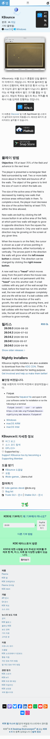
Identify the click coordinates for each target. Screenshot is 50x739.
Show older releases (12, 350)
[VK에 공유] (22, 711)
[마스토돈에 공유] (10, 705)
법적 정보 (36, 732)
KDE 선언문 (6, 688)
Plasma (5, 574)
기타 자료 (5, 633)
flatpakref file (25, 397)
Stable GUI (30, 495)
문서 (20, 495)
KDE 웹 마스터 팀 (10, 723)
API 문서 (5, 598)
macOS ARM (13, 423)
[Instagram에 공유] (28, 711)
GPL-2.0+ (10, 448)
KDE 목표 (5, 605)
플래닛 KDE (6, 626)
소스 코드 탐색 (13, 444)
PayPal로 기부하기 (42, 525)
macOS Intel (12, 427)
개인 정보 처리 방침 (10, 661)
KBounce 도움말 (14, 469)
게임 (13, 22)
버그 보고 (10, 441)
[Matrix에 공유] (4, 705)
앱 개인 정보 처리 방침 (11, 664)
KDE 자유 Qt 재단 (9, 681)
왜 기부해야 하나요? (34, 516)
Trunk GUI (10, 495)
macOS (8, 29)
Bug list (9, 491)
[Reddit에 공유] (30, 705)
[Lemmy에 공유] (35, 705)
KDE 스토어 (6, 674)
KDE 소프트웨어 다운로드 (12, 653)
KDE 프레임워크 (8, 581)
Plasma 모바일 (8, 585)
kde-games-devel (14, 488)
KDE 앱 (5, 578)
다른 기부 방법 (25, 534)
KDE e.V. (5, 677)
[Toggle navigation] (28, 3)
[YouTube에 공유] (40, 705)
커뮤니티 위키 (7, 646)
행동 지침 (5, 657)
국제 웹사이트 (7, 692)
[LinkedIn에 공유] (25, 705)
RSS (43, 324)
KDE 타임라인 (7, 685)
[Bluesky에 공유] (15, 705)
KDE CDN (30, 366)
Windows (21, 29)
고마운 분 (5, 637)
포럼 (7, 473)
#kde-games (12, 476)
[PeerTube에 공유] (45, 705)
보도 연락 (5, 629)
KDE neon (6, 589)
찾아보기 (25, 559)
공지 (3, 618)
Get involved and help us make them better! (24, 373)
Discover (15, 114)
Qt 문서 (5, 602)
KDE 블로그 (6, 622)
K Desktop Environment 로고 (25, 729)
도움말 (4, 650)
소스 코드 (5, 609)
